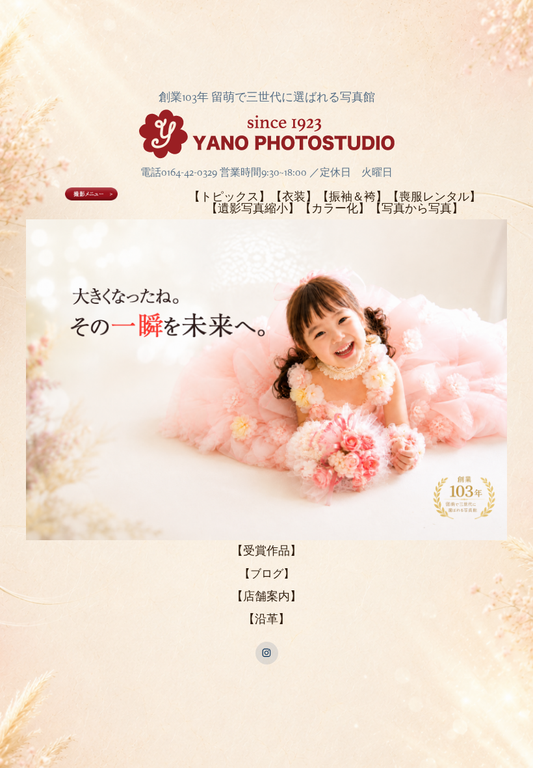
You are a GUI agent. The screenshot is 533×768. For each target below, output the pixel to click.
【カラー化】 (335, 207)
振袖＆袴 (352, 196)
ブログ (266, 573)
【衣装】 (293, 196)
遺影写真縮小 (253, 207)
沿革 (266, 618)
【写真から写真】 (416, 207)
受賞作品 (266, 550)
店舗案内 (266, 595)
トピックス (229, 196)
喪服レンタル (434, 196)
